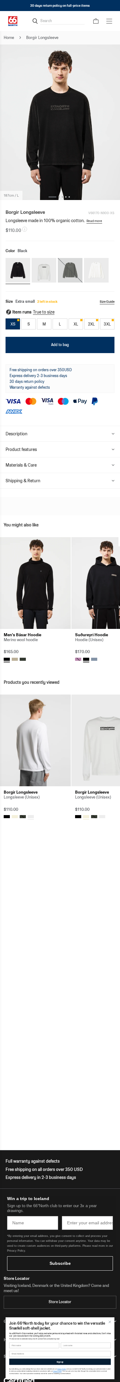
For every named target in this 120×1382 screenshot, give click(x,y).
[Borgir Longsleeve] (35, 740)
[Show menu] (109, 21)
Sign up (60, 1362)
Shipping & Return (23, 480)
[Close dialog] (110, 1322)
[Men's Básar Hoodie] (35, 583)
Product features (21, 449)
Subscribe (60, 1263)
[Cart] (95, 21)
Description (16, 434)
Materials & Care (21, 465)
